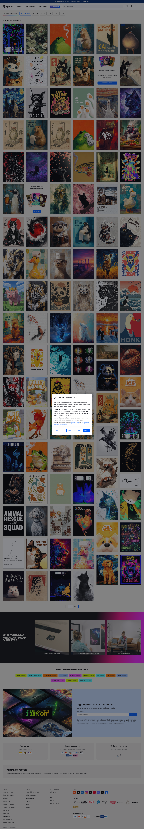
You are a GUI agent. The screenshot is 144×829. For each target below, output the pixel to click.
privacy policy (75, 422)
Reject (58, 430)
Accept (86, 430)
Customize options (74, 430)
